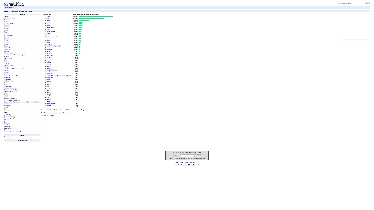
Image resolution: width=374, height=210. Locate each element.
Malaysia (49, 44)
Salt (5, 109)
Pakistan (48, 81)
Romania (48, 68)
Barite (5, 27)
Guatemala (49, 77)
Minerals (11, 7)
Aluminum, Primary (9, 18)
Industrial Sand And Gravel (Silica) (14, 69)
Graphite (6, 62)
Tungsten (6, 123)
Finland (48, 64)
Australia (48, 66)
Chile (47, 90)
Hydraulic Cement (9, 65)
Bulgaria (48, 61)
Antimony (7, 21)
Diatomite (7, 49)
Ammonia (7, 20)
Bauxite (6, 28)
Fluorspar (6, 56)
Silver (5, 112)
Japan (48, 22)
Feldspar (6, 51)
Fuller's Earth (8, 58)
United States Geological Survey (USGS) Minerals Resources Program (66, 110)
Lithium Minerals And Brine (11, 76)
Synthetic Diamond (9, 116)
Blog (197, 162)
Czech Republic (50, 31)
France (48, 29)
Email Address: (176, 155)
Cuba (47, 92)
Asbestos (7, 25)
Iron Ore (6, 70)
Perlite (6, 95)
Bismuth (6, 34)
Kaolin (6, 72)
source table (51, 113)
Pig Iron (6, 97)
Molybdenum (7, 86)
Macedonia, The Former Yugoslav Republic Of (59, 75)
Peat (5, 93)
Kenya (48, 107)
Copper (6, 46)
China (48, 20)
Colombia (49, 59)
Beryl (5, 32)
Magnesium (7, 79)
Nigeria (48, 101)
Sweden (48, 72)
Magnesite (7, 77)
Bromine (6, 37)
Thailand (48, 24)
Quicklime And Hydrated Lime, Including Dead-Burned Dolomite (22, 102)
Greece (48, 57)
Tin (5, 121)
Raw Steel (7, 105)
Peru (47, 86)
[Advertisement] (355, 26)
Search (186, 162)
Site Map (192, 162)
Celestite (6, 41)
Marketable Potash (9, 81)
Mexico (48, 35)
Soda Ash (7, 114)
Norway (48, 62)
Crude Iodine (7, 48)
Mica (5, 84)
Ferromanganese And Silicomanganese (15, 55)
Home (6, 7)
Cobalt (6, 44)
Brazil (48, 51)
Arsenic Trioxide (8, 23)
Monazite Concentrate (10, 88)
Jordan (48, 88)
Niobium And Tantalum (10, 91)
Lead (5, 74)
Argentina (49, 48)
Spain (48, 25)
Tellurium (6, 119)
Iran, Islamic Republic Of (53, 46)
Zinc (5, 130)
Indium (6, 67)
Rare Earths (7, 104)
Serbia (48, 97)
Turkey (48, 16)
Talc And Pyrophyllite (10, 118)
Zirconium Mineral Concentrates (13, 132)
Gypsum (6, 63)
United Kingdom (50, 103)
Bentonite (7, 30)
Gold (5, 60)
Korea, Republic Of (51, 37)
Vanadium (7, 125)
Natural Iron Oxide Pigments (12, 90)
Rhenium (6, 107)
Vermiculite (7, 126)
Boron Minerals (8, 35)
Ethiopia (48, 105)
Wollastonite (7, 128)
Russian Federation (51, 70)
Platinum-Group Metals (10, 98)
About (181, 162)
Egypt (48, 42)
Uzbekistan (49, 96)
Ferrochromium (8, 53)
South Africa (49, 55)
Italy (47, 18)
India (47, 38)
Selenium (6, 111)
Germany (49, 53)
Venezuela (49, 49)
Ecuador (48, 79)
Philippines (49, 85)
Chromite (6, 42)
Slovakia (48, 94)
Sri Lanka (49, 73)
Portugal (48, 40)
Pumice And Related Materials (12, 100)
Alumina (6, 16)
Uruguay (48, 99)
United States (50, 27)
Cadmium (7, 39)
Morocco (48, 83)
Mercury (6, 83)
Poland (48, 33)
